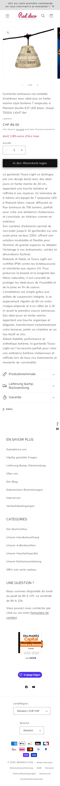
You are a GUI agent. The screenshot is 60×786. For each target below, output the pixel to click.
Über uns (12, 473)
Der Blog (12, 481)
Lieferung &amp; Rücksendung (26, 465)
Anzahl (7, 142)
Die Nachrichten (16, 529)
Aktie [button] (9, 409)
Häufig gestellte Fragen (21, 457)
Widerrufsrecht (44, 762)
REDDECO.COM (25, 762)
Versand (20, 129)
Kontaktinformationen (31, 779)
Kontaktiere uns (16, 449)
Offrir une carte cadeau (21, 569)
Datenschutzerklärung (21, 768)
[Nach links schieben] (22, 85)
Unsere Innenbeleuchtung (22, 537)
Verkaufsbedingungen (20, 506)
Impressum (13, 497)
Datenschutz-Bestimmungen (24, 489)
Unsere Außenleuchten (21, 545)
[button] (7, 16)
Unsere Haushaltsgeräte (22, 553)
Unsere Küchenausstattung (23, 561)
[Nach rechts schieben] (37, 85)
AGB (39, 768)
